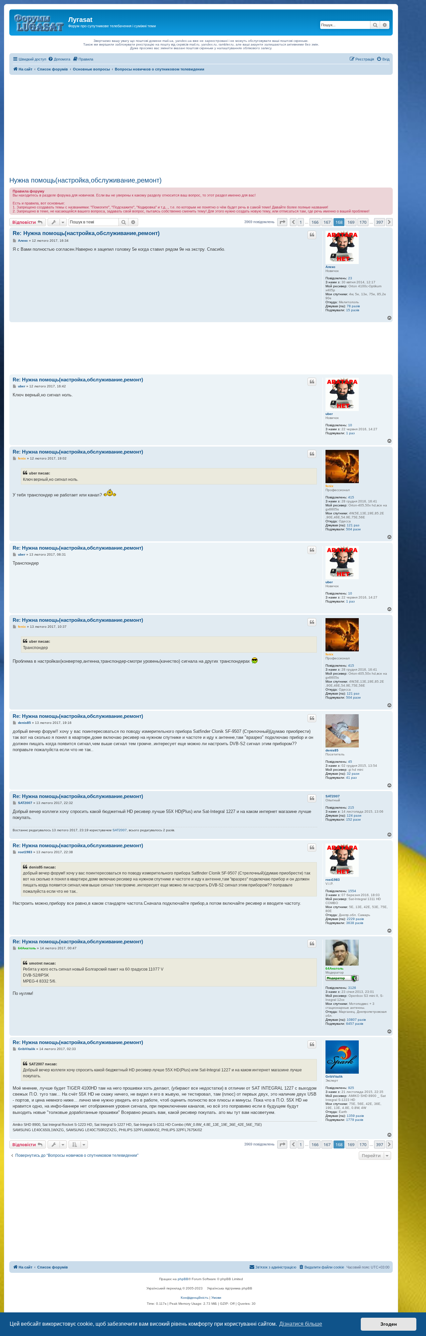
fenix (329, 486)
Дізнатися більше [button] (300, 1324)
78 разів (353, 306)
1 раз (350, 433)
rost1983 (332, 879)
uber (329, 414)
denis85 (331, 750)
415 (351, 497)
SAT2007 (332, 796)
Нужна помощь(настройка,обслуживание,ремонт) (85, 180)
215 (351, 807)
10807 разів (356, 1019)
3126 (352, 988)
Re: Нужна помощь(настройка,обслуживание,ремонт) (86, 233)
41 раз (351, 777)
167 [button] (326, 222)
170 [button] (362, 222)
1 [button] (301, 222)
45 (350, 761)
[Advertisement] (201, 124)
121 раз (353, 525)
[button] (282, 222)
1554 (352, 891)
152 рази (353, 819)
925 (351, 1088)
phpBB (183, 1279)
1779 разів (354, 1120)
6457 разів (354, 1023)
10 (350, 425)
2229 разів (355, 919)
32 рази (353, 773)
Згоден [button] (388, 1324)
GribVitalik (334, 1076)
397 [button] (379, 222)
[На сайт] (39, 21)
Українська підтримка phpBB (229, 1288)
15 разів (352, 310)
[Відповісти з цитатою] (312, 235)
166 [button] (315, 222)
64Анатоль (334, 968)
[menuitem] (59, 59)
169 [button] (350, 222)
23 (350, 278)
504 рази (353, 529)
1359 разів (355, 1116)
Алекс (330, 267)
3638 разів (354, 923)
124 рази (354, 815)
